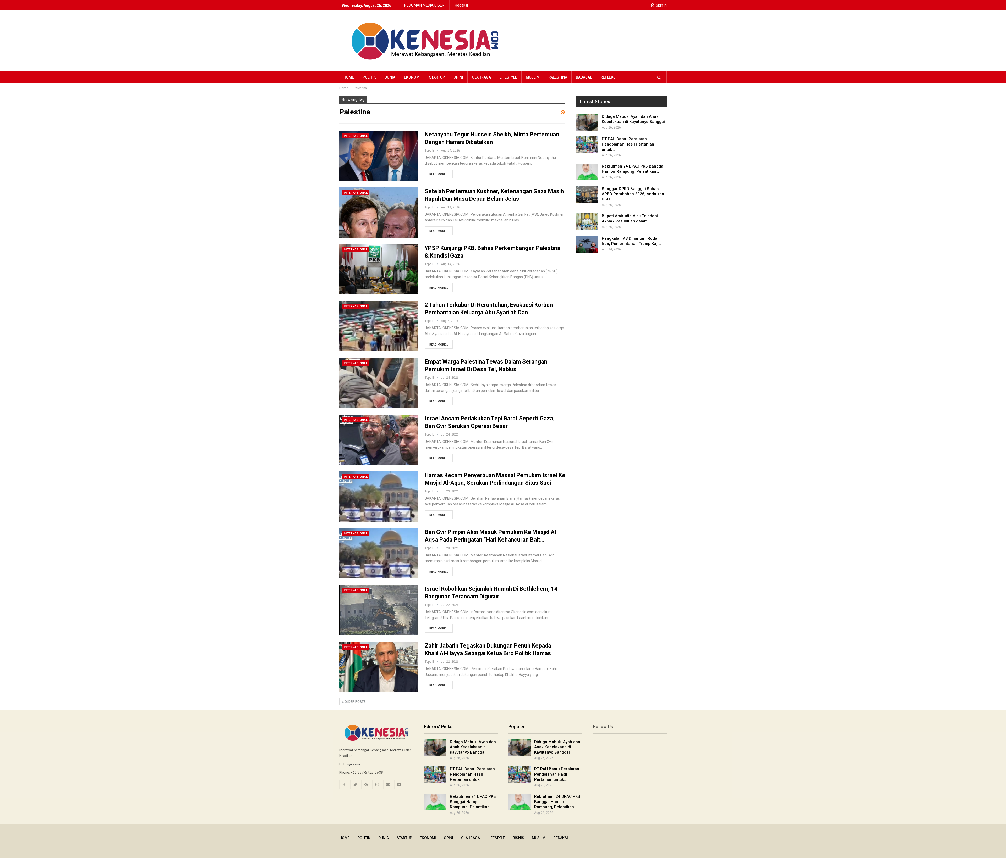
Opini (458, 77)
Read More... (438, 174)
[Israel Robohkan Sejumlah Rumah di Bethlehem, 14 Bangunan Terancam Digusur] (378, 610)
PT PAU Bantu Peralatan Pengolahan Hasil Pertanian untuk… (628, 144)
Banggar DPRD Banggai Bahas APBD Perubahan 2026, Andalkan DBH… (633, 194)
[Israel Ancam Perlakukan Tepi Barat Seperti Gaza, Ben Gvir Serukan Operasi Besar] (378, 440)
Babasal (584, 77)
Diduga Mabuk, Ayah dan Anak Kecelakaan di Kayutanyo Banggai (473, 747)
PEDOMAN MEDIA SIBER (424, 5)
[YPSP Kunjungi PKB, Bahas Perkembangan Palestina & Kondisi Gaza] (378, 269)
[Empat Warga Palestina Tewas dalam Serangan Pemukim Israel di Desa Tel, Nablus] (378, 383)
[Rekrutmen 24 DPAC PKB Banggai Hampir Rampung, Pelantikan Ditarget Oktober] (587, 172)
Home (348, 77)
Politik (369, 77)
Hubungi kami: (350, 764)
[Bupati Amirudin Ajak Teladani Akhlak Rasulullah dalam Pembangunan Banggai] (587, 221)
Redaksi (461, 5)
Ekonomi (412, 77)
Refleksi (608, 77)
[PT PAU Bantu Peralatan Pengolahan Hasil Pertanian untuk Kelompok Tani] (587, 144)
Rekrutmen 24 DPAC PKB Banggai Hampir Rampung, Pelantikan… (473, 801)
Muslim (533, 77)
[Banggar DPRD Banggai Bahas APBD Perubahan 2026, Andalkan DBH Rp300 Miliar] (587, 194)
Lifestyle (508, 77)
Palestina (557, 77)
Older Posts (355, 702)
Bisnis (518, 838)
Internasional (356, 136)
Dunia (390, 77)
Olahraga (481, 77)
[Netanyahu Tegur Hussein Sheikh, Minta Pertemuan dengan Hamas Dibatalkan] (378, 156)
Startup (437, 77)
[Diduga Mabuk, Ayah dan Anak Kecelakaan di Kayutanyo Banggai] (587, 122)
